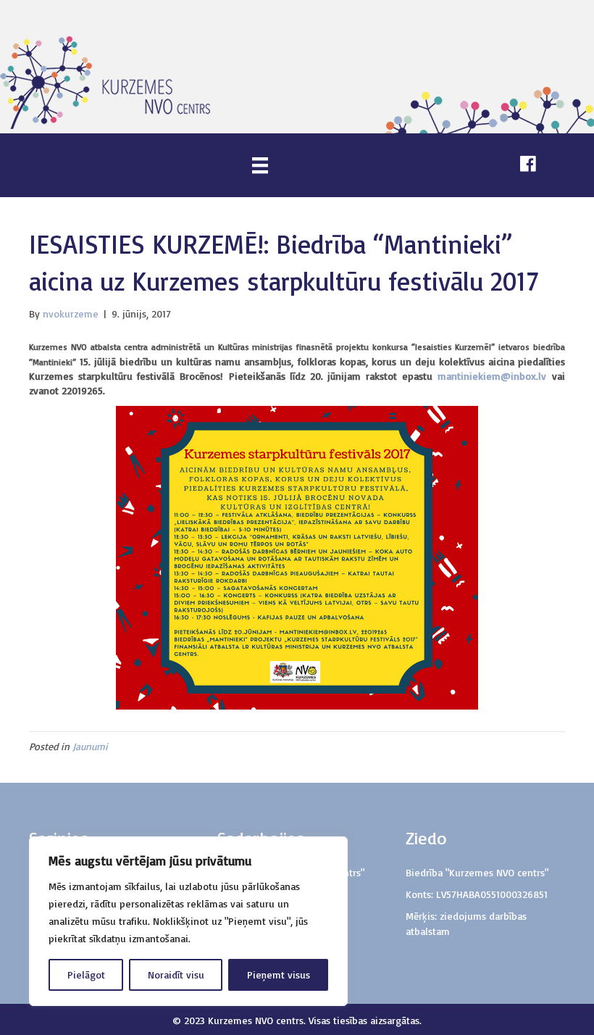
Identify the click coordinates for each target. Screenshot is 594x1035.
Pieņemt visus (278, 974)
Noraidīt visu (176, 974)
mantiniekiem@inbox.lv (492, 376)
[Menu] (260, 164)
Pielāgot (86, 974)
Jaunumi (90, 746)
